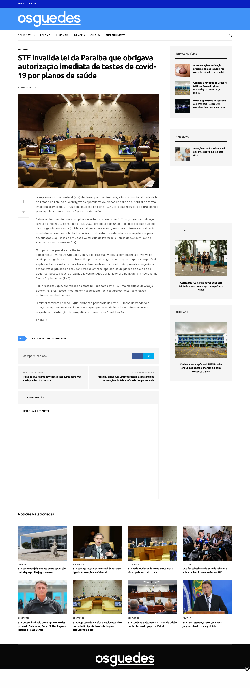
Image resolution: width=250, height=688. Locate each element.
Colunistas (25, 35)
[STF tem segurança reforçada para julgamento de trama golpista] (207, 597)
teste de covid (59, 339)
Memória (79, 35)
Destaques (23, 49)
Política (45, 35)
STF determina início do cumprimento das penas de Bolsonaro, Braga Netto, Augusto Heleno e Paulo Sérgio (42, 626)
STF (48, 339)
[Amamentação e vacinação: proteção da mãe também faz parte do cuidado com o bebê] (182, 70)
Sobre (21, 3)
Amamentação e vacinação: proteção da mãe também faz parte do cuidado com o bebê (208, 68)
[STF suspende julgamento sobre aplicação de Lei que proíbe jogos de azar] (42, 543)
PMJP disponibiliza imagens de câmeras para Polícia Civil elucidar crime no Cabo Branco (209, 104)
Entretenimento (115, 35)
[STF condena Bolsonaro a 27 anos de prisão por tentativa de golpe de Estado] (152, 597)
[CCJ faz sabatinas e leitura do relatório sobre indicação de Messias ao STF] (207, 543)
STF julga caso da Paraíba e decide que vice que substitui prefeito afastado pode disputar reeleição (97, 626)
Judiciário (62, 35)
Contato (32, 3)
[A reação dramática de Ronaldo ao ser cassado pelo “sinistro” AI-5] (182, 154)
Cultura (95, 35)
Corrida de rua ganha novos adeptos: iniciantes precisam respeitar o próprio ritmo (201, 286)
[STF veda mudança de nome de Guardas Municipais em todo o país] (152, 543)
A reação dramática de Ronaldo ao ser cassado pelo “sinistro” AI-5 (209, 151)
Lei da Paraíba (37, 339)
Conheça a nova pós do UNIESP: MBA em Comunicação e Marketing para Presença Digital (201, 368)
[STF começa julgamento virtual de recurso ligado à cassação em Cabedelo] (97, 543)
